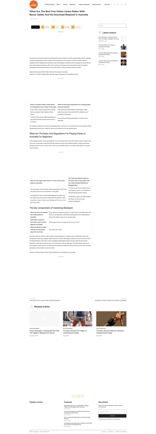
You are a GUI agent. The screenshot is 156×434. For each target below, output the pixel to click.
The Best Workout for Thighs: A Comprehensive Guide (75, 332)
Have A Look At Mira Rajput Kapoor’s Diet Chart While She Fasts (77, 418)
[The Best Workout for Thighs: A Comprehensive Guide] (123, 47)
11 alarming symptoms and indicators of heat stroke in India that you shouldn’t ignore (77, 412)
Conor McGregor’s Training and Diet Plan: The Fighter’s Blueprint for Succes (45, 332)
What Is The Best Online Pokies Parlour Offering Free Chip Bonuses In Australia (52, 252)
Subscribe (112, 416)
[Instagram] (121, 4)
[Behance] (114, 4)
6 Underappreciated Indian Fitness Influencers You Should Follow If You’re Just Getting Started (78, 423)
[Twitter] (125, 4)
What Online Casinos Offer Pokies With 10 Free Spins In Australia (48, 72)
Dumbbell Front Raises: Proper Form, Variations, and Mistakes (110, 300)
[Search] (124, 26)
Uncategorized (34, 328)
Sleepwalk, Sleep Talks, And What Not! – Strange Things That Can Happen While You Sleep (76, 406)
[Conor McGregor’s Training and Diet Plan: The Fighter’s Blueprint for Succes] (123, 39)
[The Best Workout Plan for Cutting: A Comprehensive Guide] (123, 55)
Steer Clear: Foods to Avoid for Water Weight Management (45, 300)
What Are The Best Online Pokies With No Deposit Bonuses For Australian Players (54, 74)
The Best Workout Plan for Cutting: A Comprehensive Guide (108, 53)
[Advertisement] (61, 44)
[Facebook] (118, 4)
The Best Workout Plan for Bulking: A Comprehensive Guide (108, 61)
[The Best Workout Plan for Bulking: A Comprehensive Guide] (123, 62)
